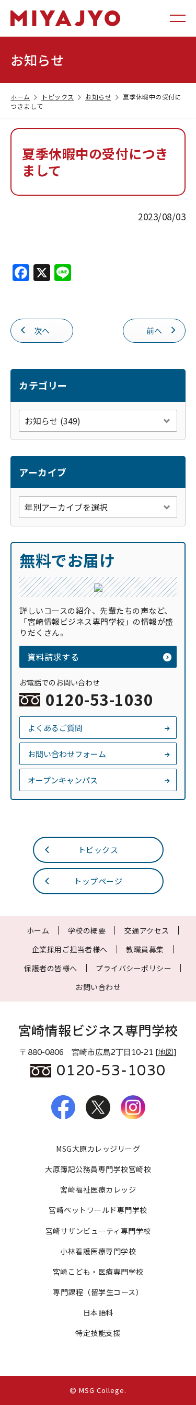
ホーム (20, 96)
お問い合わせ (98, 987)
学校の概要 (87, 930)
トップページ (98, 880)
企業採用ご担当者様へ (70, 949)
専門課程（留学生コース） (98, 1292)
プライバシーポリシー (133, 968)
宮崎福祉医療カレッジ (98, 1189)
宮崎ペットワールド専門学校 (98, 1210)
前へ (154, 330)
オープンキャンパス (63, 779)
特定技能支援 (98, 1333)
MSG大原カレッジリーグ (98, 1148)
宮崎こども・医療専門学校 (98, 1271)
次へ (42, 330)
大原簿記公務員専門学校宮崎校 (98, 1169)
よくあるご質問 (55, 727)
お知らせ (98, 96)
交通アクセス (146, 930)
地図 (166, 1052)
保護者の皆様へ (50, 968)
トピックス (57, 96)
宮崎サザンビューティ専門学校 (98, 1231)
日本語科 (98, 1312)
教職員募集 (145, 949)
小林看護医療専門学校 (98, 1251)
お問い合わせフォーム (67, 753)
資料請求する (53, 656)
